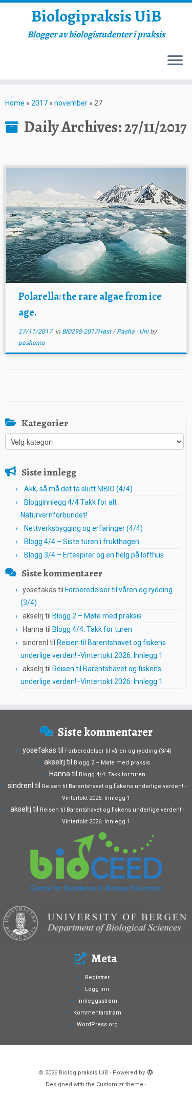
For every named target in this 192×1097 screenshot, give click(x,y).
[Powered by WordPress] (150, 1070)
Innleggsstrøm (97, 1001)
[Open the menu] (175, 61)
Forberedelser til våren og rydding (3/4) (118, 751)
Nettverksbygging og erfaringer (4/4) (83, 528)
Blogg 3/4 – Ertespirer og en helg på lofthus (94, 555)
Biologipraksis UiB (96, 16)
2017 (39, 103)
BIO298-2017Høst (87, 331)
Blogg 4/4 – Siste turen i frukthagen (81, 541)
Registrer (97, 977)
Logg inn (97, 989)
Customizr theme (119, 1084)
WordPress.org (97, 1024)
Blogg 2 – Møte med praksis (97, 616)
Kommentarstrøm (97, 1012)
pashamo (31, 342)
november (71, 103)
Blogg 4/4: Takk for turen (92, 629)
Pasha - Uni (133, 331)
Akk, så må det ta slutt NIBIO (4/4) (78, 489)
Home (15, 103)
